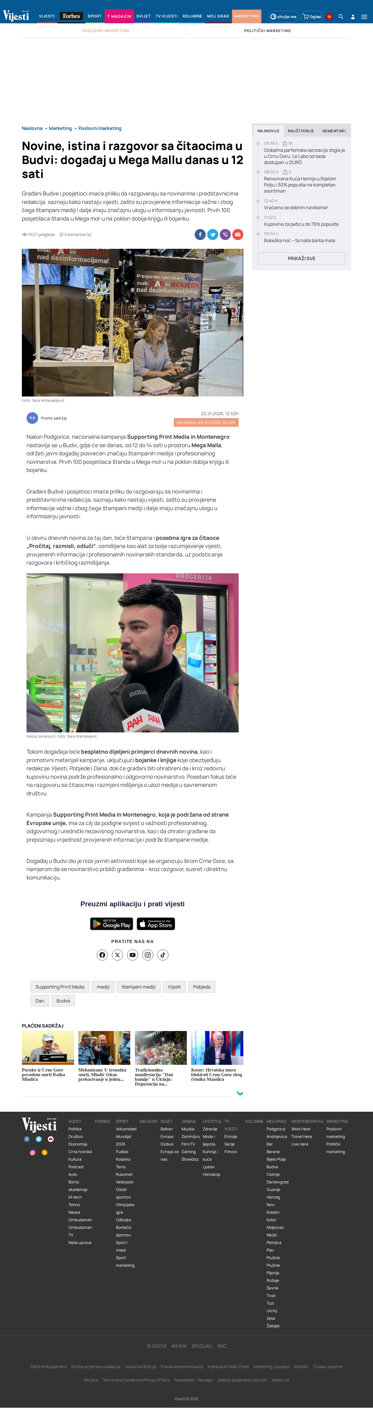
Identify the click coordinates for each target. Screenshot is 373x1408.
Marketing (337, 1121)
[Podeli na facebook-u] (200, 234)
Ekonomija (77, 1144)
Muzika (188, 1129)
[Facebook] (102, 955)
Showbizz (190, 1159)
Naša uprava (80, 1242)
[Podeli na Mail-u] (237, 234)
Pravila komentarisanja (182, 1366)
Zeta (271, 1318)
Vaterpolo (124, 1182)
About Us (280, 1380)
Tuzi (270, 1303)
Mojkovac (275, 1227)
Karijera (91, 1380)
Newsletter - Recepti (193, 1380)
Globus (167, 1144)
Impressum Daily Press (228, 1366)
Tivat (271, 1295)
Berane (273, 1151)
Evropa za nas (170, 1155)
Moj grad (276, 1121)
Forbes (102, 1121)
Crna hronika (80, 1151)
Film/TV (188, 1144)
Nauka (74, 1212)
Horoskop (211, 1174)
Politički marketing (335, 1147)
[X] (117, 955)
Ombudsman (80, 1219)
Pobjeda (201, 987)
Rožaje (273, 1280)
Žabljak (273, 1325)
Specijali (202, 1346)
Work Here (300, 1129)
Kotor (271, 1219)
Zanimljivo (191, 1136)
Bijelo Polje (276, 1159)
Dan (40, 1001)
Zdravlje (210, 1129)
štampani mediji (139, 987)
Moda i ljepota (209, 1140)
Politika (75, 1129)
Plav (270, 1250)
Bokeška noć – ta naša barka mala (299, 240)
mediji (103, 987)
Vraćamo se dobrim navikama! (296, 208)
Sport (122, 1121)
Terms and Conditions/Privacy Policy (136, 1380)
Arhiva (179, 1346)
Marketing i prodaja (271, 1366)
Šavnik (273, 1288)
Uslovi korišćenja (140, 1366)
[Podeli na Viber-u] (225, 234)
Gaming (189, 1151)
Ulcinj (272, 1310)
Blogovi (156, 1346)
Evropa (167, 1136)
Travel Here (301, 1136)
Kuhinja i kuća (210, 1155)
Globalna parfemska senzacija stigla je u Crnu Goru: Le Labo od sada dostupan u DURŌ (304, 156)
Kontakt (301, 1366)
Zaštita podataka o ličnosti (242, 1380)
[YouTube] (132, 955)
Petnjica (274, 1242)
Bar (270, 1144)
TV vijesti (230, 1125)
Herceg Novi (273, 1200)
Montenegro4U (307, 1121)
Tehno (74, 1204)
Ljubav (209, 1166)
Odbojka (123, 1219)
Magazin (148, 1121)
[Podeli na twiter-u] (212, 234)
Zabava (189, 1121)
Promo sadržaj (53, 418)
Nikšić (272, 1235)
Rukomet (124, 1174)
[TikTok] (162, 955)
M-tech (75, 1197)
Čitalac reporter (328, 1366)
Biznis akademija (77, 1185)
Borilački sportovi (123, 1231)
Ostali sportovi (123, 1193)
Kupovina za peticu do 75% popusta (301, 224)
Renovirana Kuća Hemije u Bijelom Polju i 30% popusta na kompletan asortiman (300, 185)
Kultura (75, 1159)
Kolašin (273, 1212)
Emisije (230, 1136)
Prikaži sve (301, 258)
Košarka (123, 1159)
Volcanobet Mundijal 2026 (126, 1136)
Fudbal (122, 1151)
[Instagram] (147, 955)
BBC (221, 1346)
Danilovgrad (277, 1182)
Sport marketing (125, 1261)
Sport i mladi (122, 1246)
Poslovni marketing (335, 1132)
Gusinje (273, 1189)
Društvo (75, 1136)
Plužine (273, 1257)
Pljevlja (273, 1272)
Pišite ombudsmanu (48, 1366)
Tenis (121, 1166)
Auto (72, 1174)
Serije (229, 1144)
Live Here (299, 1144)
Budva (63, 1001)
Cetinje (273, 1174)
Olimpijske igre (125, 1208)
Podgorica (276, 1129)
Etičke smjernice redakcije (95, 1366)
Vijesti (174, 987)
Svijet (167, 1121)
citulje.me (286, 16)
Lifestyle (212, 1121)
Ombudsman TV (80, 1231)
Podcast (76, 1166)
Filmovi (230, 1151)
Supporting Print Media (60, 987)
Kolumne (254, 1121)
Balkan (167, 1129)
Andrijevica (277, 1136)
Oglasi (315, 16)
